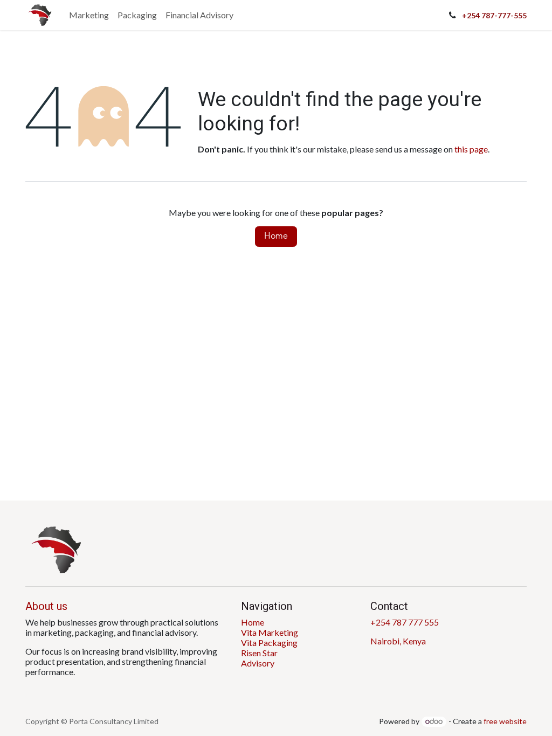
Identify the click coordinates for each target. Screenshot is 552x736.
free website (505, 721)
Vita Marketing (269, 632)
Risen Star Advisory (259, 658)
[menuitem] (89, 14)
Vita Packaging (269, 642)
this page (471, 149)
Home (276, 236)
